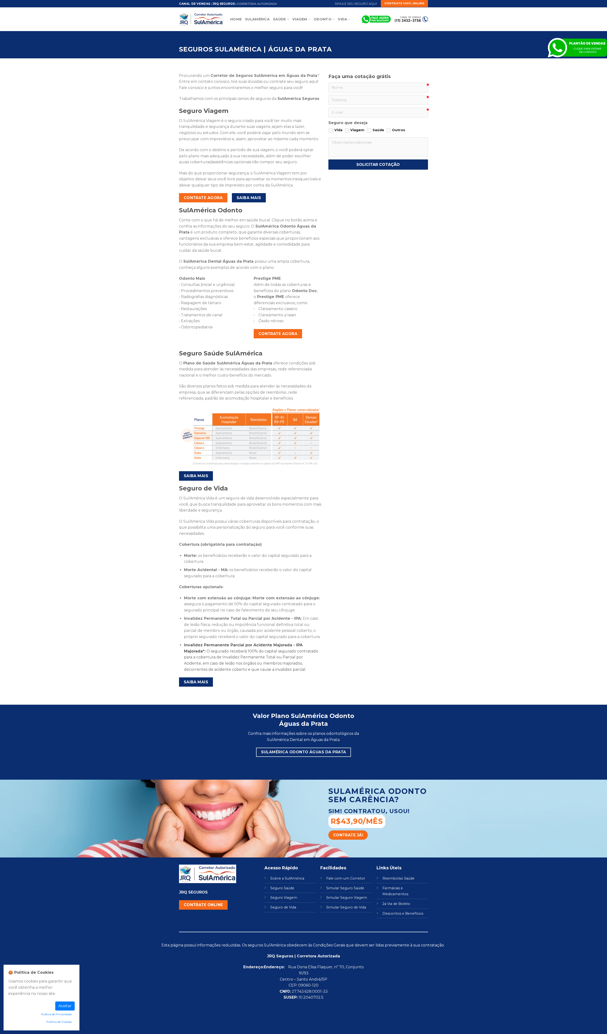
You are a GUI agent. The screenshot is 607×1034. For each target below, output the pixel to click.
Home (236, 19)
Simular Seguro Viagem (346, 897)
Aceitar (65, 1006)
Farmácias (391, 888)
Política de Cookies (59, 1022)
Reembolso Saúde (398, 878)
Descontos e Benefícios (402, 913)
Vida (342, 19)
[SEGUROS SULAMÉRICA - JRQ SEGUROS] (201, 19)
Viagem (299, 19)
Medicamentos (395, 894)
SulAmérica (257, 19)
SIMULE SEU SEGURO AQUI (356, 3)
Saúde (279, 19)
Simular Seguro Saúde (345, 888)
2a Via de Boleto (396, 904)
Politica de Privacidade (56, 1014)
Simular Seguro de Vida (346, 907)
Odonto (322, 19)
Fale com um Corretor (345, 878)
